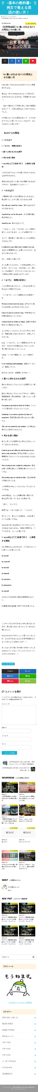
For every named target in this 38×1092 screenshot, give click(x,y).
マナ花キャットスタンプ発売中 (20, 1002)
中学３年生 (6, 1055)
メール (5, 736)
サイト (4, 744)
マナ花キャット (14, 887)
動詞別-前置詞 (7, 1024)
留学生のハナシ (8, 1036)
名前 (4, 727)
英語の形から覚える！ (10, 1017)
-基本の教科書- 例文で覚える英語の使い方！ (19, 7)
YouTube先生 (7, 1067)
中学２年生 (6, 1049)
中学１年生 (6, 1042)
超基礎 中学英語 (8, 1030)
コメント (6, 704)
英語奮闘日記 (7, 1074)
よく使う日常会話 (9, 664)
